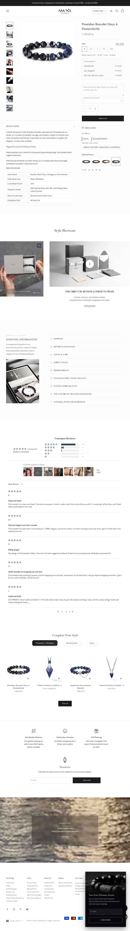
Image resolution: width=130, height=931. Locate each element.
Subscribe (106, 920)
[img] (14, 491)
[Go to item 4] (9, 53)
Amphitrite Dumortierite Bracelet (80, 686)
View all (65, 703)
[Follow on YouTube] (27, 909)
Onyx (86, 139)
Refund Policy (32, 889)
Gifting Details (89, 306)
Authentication (11, 895)
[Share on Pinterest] (96, 170)
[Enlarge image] (39, 245)
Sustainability (49, 889)
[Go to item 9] (9, 98)
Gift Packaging (11, 889)
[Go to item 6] (9, 71)
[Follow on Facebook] (7, 909)
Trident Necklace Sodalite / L (49, 685)
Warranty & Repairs (34, 898)
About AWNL (49, 883)
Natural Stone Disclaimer (15, 898)
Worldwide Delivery (33, 737)
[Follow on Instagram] (14, 909)
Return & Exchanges (34, 895)
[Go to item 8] (9, 89)
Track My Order (11, 901)
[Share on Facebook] (89, 170)
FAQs (8, 886)
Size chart (120, 44)
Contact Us (48, 886)
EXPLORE (65, 837)
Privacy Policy (32, 883)
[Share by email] (100, 170)
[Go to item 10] (9, 108)
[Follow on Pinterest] (20, 909)
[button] (51, 444)
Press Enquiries (49, 892)
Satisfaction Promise (65, 737)
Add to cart (103, 118)
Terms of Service (33, 892)
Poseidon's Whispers (45, 643)
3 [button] (66, 612)
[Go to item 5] (9, 62)
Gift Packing (96, 737)
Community (48, 898)
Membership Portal (65, 886)
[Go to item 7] (9, 80)
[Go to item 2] (9, 34)
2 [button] (62, 612)
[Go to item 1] (9, 25)
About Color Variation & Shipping (102, 147)
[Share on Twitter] (93, 170)
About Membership (65, 883)
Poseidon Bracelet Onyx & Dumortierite (18, 686)
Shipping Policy (32, 886)
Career (46, 895)
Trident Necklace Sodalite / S (111, 685)
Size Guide (10, 883)
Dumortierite (100, 139)
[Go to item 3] (9, 43)
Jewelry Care (10, 892)
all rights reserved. (52, 921)
